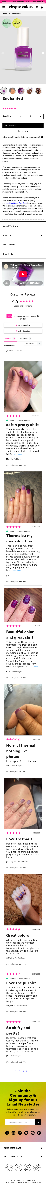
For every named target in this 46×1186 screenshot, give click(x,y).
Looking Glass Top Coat (16, 203)
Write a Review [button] (24, 325)
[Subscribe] (38, 1122)
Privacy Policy (11, 1182)
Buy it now (23, 131)
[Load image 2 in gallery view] (12, 90)
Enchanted (16, 14)
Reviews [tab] (8, 338)
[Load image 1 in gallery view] (3, 90)
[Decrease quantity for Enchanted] (19, 116)
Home (4, 14)
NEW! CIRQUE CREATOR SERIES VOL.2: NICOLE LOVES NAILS (23, 1)
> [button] (31, 1070)
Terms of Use (22, 1182)
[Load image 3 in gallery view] (21, 90)
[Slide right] (43, 53)
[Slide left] (2, 53)
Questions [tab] (24, 338)
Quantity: (6, 116)
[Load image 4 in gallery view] (29, 90)
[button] (3, 7)
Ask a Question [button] (24, 331)
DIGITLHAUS (37, 1182)
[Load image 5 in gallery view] (38, 90)
